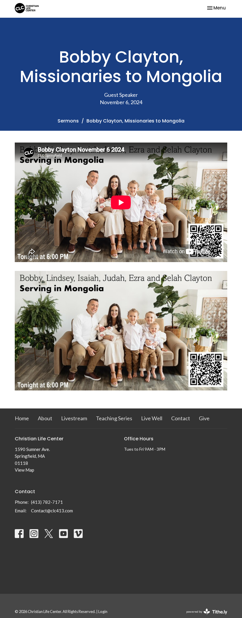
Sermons (68, 120)
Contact (180, 418)
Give (204, 418)
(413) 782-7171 (47, 502)
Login (102, 611)
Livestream (74, 418)
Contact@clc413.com (52, 510)
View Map (24, 470)
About (45, 418)
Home (22, 418)
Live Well (151, 418)
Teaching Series (114, 418)
